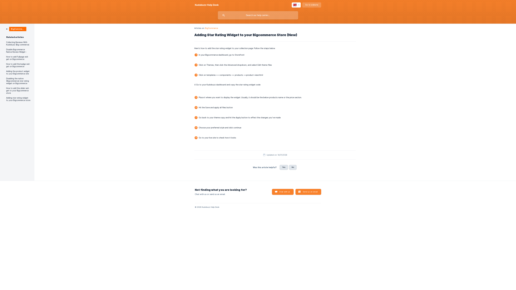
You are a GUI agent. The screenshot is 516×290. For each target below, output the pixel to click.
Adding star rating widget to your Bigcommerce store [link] (18, 99)
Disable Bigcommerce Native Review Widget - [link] (16, 50)
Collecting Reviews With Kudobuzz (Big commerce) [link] (17, 43)
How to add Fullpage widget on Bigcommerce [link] (17, 58)
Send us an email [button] (310, 192)
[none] (207, 5)
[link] (16, 29)
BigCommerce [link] (211, 28)
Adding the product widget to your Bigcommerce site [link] (18, 72)
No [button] (293, 167)
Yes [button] (283, 167)
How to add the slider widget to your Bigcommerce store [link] (17, 90)
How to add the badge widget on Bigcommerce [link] (18, 65)
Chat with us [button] (284, 192)
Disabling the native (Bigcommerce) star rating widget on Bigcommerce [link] (17, 80)
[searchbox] (258, 15)
